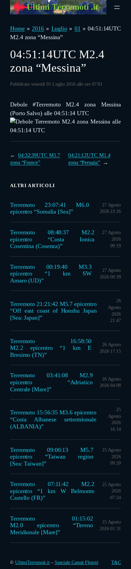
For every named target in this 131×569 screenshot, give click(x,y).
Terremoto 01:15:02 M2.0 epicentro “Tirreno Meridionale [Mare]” (51, 525)
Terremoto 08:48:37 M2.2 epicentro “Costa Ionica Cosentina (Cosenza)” (52, 239)
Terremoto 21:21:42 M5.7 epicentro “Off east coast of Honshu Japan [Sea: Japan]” (53, 311)
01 (78, 28)
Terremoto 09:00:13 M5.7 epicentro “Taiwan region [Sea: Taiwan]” (51, 456)
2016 (38, 28)
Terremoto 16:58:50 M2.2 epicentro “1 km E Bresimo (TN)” (50, 348)
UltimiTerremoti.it (32, 562)
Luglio (59, 28)
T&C (116, 562)
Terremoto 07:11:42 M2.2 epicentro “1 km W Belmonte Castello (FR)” (52, 491)
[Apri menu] (117, 7)
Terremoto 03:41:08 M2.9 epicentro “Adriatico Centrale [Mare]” (51, 382)
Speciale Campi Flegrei (76, 562)
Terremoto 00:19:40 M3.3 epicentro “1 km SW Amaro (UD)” (51, 273)
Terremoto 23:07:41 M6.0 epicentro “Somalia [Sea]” (49, 208)
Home (17, 28)
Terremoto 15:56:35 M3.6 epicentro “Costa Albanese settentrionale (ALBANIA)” (53, 419)
